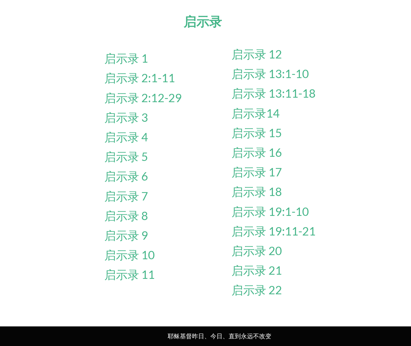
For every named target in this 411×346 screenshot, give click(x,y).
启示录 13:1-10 (270, 74)
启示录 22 (257, 290)
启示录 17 (257, 172)
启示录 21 (257, 270)
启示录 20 (257, 251)
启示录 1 (126, 58)
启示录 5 (126, 156)
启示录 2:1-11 (139, 78)
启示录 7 (126, 196)
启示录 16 (257, 152)
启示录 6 (126, 176)
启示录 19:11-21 (274, 231)
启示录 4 (126, 137)
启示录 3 (126, 117)
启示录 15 (257, 133)
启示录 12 (257, 54)
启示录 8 (126, 215)
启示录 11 (129, 274)
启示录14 (256, 113)
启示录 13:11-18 (274, 93)
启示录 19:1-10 (270, 211)
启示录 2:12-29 (143, 98)
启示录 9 (126, 235)
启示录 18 (257, 191)
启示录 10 (129, 255)
